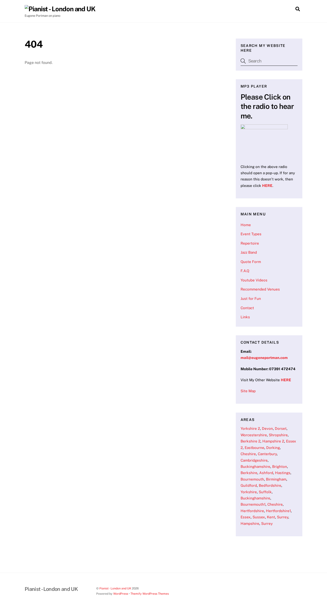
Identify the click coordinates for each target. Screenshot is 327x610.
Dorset (281, 428)
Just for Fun (251, 299)
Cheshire (248, 454)
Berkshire (249, 473)
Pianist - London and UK (115, 588)
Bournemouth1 (253, 504)
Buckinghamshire (255, 466)
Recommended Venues (260, 289)
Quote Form (251, 262)
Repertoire (250, 243)
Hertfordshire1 (278, 511)
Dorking (273, 448)
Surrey (282, 517)
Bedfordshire (270, 485)
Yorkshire (249, 492)
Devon (267, 428)
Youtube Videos (254, 280)
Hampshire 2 (273, 441)
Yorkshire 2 (250, 428)
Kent (271, 517)
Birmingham (276, 479)
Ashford (266, 473)
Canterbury (267, 454)
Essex (246, 517)
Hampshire (250, 523)
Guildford (249, 485)
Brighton (279, 466)
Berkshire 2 (250, 441)
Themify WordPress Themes (149, 593)
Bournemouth (252, 479)
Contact (247, 308)
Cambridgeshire (254, 460)
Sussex (259, 517)
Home (246, 225)
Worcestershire (254, 435)
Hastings (282, 473)
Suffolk (265, 492)
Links (245, 317)
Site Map (248, 391)
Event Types (251, 234)
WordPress (120, 593)
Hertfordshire (252, 511)
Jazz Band (249, 252)
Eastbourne (254, 448)
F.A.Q (245, 271)
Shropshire (278, 435)
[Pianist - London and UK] (60, 9)
